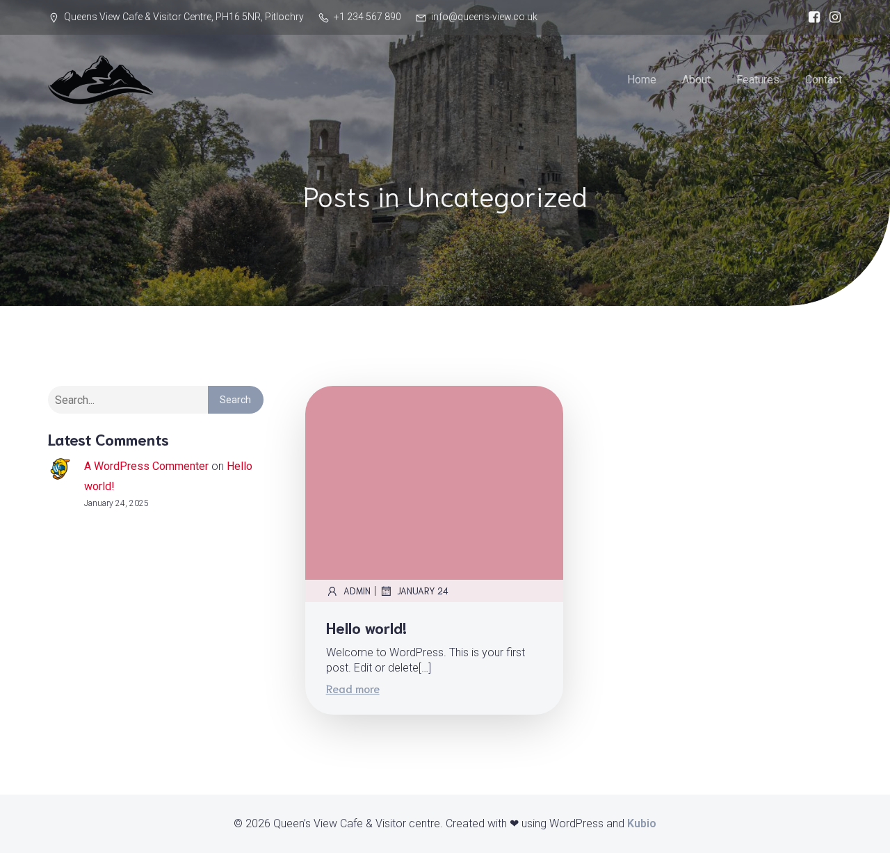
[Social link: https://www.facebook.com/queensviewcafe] (810, 17)
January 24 (422, 590)
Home (641, 79)
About (696, 79)
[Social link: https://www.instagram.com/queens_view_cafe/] (831, 17)
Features (757, 79)
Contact (823, 79)
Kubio (641, 823)
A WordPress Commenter (146, 466)
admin (357, 590)
